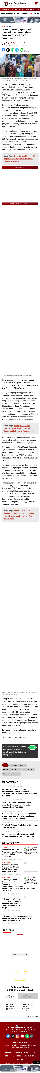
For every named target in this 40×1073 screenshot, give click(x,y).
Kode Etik (8, 1056)
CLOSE (36, 1062)
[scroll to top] (36, 1060)
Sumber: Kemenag (20, 982)
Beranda (5, 9)
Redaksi (19, 1053)
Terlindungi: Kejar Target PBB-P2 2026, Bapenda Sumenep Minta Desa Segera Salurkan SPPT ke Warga (12, 903)
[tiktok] (32, 1037)
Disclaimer (29, 1056)
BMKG (36, 1016)
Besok (27, 996)
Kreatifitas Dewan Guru (11, 769)
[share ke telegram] (17, 51)
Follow (32, 747)
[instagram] (18, 1037)
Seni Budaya (31, 9)
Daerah (9, 26)
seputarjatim (24, 1048)
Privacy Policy (19, 1059)
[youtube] (22, 1037)
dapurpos (23, 1045)
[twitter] (13, 1037)
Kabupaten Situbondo (18, 765)
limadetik (15, 1045)
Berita (14, 9)
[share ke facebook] (4, 51)
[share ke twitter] (8, 51)
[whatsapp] (27, 1037)
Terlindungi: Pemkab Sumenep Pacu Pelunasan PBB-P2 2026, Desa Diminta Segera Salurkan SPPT (17, 918)
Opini (21, 9)
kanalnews (32, 1045)
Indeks (18, 1056)
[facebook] (8, 1037)
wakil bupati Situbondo (11, 774)
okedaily (7, 1045)
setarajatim (15, 1048)
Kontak (29, 1053)
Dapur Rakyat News (13, 43)
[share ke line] (22, 51)
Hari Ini (10, 996)
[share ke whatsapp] (13, 51)
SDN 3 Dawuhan (28, 769)
